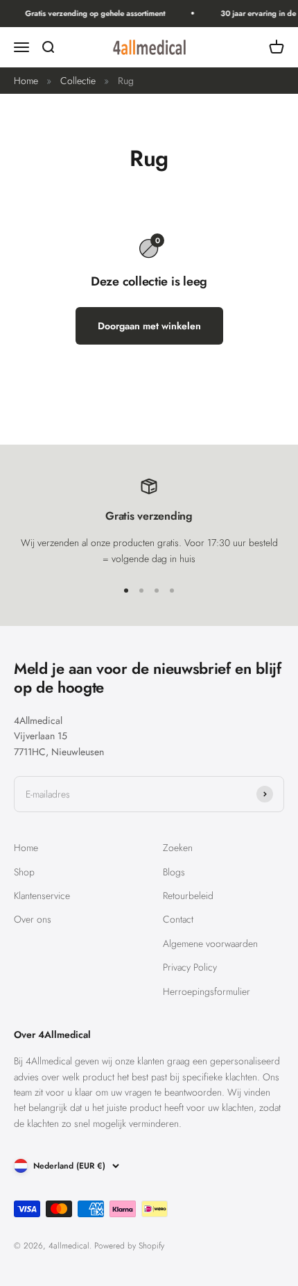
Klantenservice (42, 895)
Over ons (32, 919)
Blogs (174, 872)
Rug (126, 81)
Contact (178, 919)
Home (26, 81)
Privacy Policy (190, 967)
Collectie (78, 81)
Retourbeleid (188, 895)
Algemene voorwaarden (210, 943)
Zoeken (178, 848)
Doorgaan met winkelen (149, 326)
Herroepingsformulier (206, 991)
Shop (24, 872)
